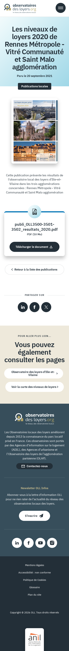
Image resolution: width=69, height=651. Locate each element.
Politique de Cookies (34, 579)
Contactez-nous (37, 466)
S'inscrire (31, 516)
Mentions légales (34, 565)
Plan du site (34, 594)
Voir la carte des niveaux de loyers (33, 387)
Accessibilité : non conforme (34, 572)
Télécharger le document (32, 247)
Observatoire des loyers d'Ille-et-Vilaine (33, 373)
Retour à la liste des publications (35, 269)
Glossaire (34, 587)
